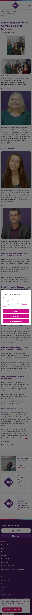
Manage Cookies (16, 321)
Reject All (16, 316)
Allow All (16, 311)
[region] (16, 307)
